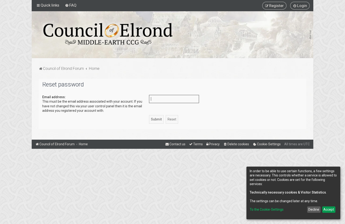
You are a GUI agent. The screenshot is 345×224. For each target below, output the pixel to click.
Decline (313, 209)
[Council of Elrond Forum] (107, 34)
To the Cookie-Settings (267, 209)
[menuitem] (71, 5)
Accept (328, 209)
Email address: (54, 97)
